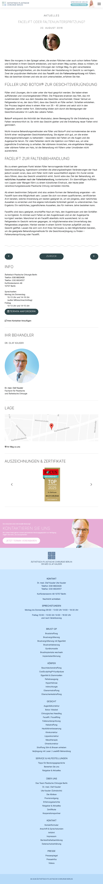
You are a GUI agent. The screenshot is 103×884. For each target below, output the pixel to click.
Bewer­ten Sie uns (51, 766)
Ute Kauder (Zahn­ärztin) (51, 790)
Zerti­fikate (51, 809)
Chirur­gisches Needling (51, 713)
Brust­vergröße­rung (51, 637)
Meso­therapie (52, 740)
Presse (51, 851)
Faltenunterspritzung (73, 73)
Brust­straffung (51, 633)
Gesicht (51, 701)
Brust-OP (51, 629)
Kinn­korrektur (51, 732)
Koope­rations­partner (51, 813)
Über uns (51, 778)
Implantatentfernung (51, 656)
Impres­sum (51, 836)
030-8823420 (55, 586)
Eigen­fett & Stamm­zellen (51, 675)
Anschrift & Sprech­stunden (51, 829)
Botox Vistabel (51, 709)
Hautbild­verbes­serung (51, 728)
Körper (51, 663)
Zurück (51, 256)
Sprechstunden (51, 605)
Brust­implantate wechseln (51, 652)
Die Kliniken (52, 794)
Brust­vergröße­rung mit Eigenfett (51, 641)
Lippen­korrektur (52, 736)
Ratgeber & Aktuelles (51, 770)
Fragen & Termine (79, 5)
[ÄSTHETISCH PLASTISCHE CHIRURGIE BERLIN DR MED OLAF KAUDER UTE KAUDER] (4, 4)
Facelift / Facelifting (51, 717)
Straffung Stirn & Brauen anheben (51, 747)
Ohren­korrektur (51, 743)
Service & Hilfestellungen (51, 758)
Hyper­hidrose (51, 683)
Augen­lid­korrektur (51, 706)
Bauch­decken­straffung (51, 668)
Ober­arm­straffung (51, 690)
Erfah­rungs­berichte (51, 802)
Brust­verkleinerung (51, 645)
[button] (12, 484)
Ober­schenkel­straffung (51, 694)
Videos (51, 863)
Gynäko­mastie (51, 648)
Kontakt (51, 578)
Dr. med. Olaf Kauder (14, 388)
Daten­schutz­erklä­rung (51, 844)
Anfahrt (51, 832)
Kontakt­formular (51, 825)
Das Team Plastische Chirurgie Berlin (51, 783)
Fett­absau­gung (51, 679)
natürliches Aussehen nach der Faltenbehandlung (29, 179)
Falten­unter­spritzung (51, 721)
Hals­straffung (51, 725)
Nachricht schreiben (51, 599)
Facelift (50, 73)
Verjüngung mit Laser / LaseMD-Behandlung (51, 751)
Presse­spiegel (51, 855)
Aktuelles (51, 15)
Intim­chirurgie (52, 686)
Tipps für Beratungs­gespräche (51, 763)
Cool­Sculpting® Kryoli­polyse (51, 671)
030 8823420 (18, 277)
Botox (8, 118)
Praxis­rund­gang (51, 798)
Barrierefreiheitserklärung (52, 840)
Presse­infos (52, 859)
